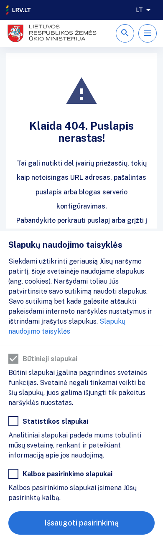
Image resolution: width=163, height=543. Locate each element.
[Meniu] (147, 33)
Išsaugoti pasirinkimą (81, 522)
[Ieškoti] (125, 33)
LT (139, 10)
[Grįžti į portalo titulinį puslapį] (18, 10)
